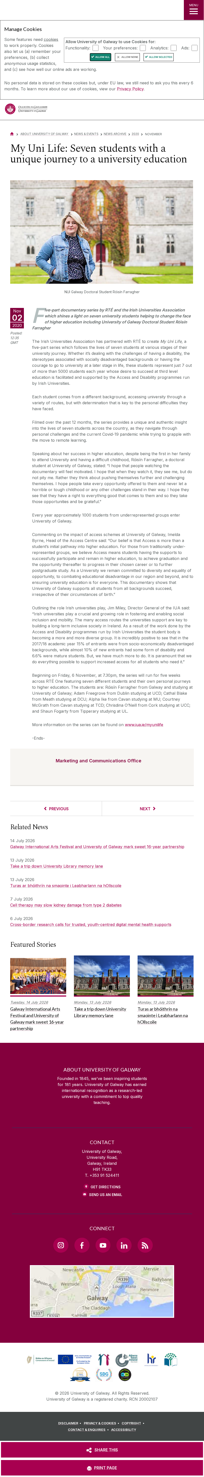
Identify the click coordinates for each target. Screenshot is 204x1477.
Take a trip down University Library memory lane (56, 866)
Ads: (185, 47)
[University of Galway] (26, 110)
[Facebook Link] (81, 1245)
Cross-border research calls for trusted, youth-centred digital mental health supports (90, 924)
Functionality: (77, 47)
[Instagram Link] (60, 1245)
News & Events (86, 134)
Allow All (102, 57)
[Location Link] (102, 1313)
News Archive (115, 134)
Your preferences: (120, 47)
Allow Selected (160, 57)
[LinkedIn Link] (123, 1245)
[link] (58, 1359)
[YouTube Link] (103, 1245)
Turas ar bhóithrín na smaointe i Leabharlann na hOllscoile (65, 885)
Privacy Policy (130, 88)
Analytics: (159, 47)
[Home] (12, 134)
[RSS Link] (145, 1245)
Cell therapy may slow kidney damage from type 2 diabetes (66, 905)
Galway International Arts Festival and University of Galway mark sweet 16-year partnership (97, 846)
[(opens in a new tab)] (60, 1364)
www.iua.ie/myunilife (144, 724)
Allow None (129, 57)
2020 (135, 134)
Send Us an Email (105, 1195)
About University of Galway (44, 134)
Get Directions (106, 1187)
